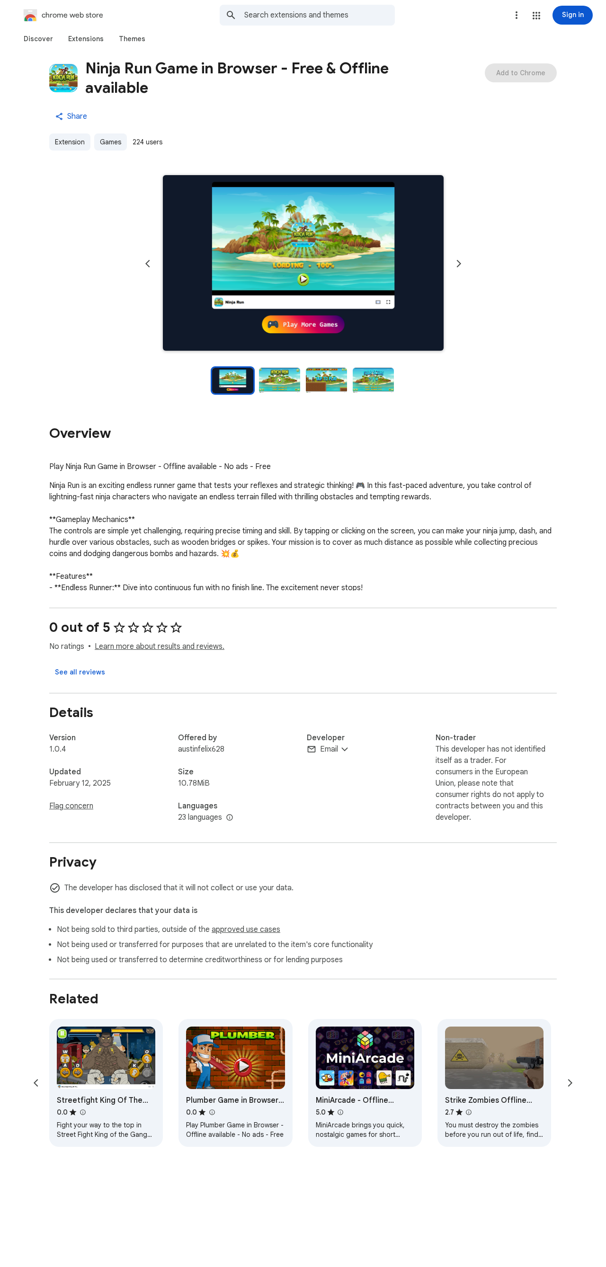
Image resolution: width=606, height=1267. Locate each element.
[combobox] (319, 15)
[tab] (38, 38)
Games (110, 142)
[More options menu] (516, 15)
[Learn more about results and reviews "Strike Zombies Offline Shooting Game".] (468, 1112)
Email (329, 749)
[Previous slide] (147, 263)
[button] (536, 15)
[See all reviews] (80, 672)
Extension (70, 142)
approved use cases (246, 929)
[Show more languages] (229, 818)
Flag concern (71, 806)
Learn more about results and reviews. (159, 646)
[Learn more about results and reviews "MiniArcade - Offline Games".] (340, 1112)
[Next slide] (458, 263)
